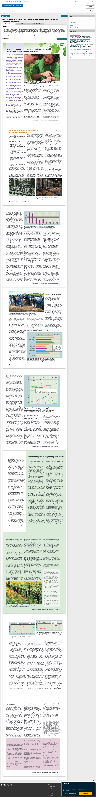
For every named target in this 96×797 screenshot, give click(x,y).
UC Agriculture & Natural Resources (8, 7)
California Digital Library (4, 788)
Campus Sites (50, 788)
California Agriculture (23, 13)
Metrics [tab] (21, 23)
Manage (90, 7)
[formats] (9, 16)
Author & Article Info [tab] (36, 23)
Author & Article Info (74, 27)
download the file (22, 40)
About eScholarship (51, 786)
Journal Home (13, 10)
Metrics (71, 25)
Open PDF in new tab (62, 38)
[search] (93, 1)
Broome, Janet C (7, 21)
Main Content (6, 38)
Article (71, 19)
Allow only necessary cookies (70, 793)
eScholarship (3, 13)
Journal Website (77, 10)
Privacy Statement (67, 789)
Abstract (5, 26)
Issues (34, 10)
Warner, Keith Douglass (15, 21)
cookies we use (84, 789)
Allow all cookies (86, 793)
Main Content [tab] (8, 23)
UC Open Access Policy (52, 790)
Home (49, 784)
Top (94, 780)
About (55, 10)
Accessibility (50, 795)
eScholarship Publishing (52, 793)
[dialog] (78, 789)
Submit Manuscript (90, 4)
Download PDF (4, 16)
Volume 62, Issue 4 (31, 13)
